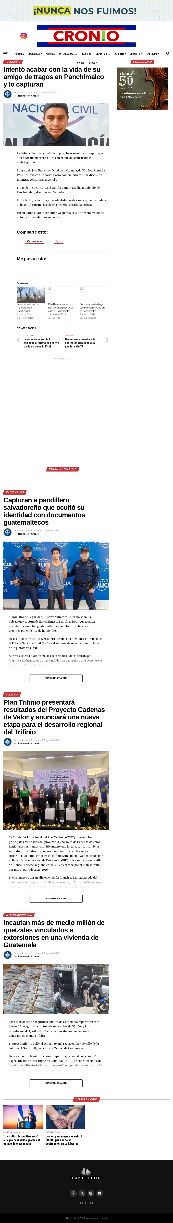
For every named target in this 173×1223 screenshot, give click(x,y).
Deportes (119, 53)
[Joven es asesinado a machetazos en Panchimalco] (31, 295)
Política (50, 53)
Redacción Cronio (28, 95)
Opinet (80, 62)
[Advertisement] (63, 411)
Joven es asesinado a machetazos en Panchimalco (28, 307)
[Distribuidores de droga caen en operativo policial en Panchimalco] (94, 295)
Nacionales (34, 53)
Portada (19, 53)
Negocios (86, 53)
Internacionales (68, 53)
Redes (92, 62)
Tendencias (151, 53)
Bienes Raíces (103, 53)
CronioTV (135, 53)
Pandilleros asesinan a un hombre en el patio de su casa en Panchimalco (61, 307)
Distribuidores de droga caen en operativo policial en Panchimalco (92, 307)
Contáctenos (86, 1203)
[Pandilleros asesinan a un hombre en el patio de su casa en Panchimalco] (62, 295)
